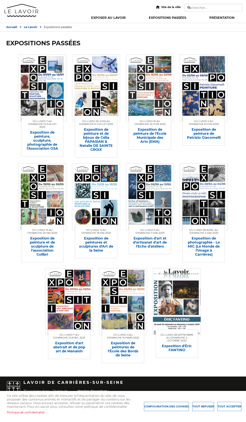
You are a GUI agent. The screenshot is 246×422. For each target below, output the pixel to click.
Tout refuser (203, 406)
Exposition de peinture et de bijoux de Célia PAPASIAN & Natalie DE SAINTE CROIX (96, 139)
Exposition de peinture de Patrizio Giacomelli (204, 133)
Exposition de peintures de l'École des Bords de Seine (123, 349)
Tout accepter (229, 406)
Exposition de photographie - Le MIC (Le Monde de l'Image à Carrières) (204, 246)
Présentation (221, 18)
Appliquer (189, 7)
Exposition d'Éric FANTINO (177, 348)
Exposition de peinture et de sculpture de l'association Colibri (42, 246)
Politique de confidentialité (26, 412)
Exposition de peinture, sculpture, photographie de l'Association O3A (42, 140)
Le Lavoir (30, 27)
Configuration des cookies (166, 406)
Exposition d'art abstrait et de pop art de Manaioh (69, 347)
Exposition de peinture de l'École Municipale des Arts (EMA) (149, 135)
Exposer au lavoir (108, 18)
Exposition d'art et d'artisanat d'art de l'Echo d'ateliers (150, 242)
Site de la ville (171, 7)
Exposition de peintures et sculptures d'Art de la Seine (96, 244)
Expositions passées (167, 18)
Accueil (11, 27)
